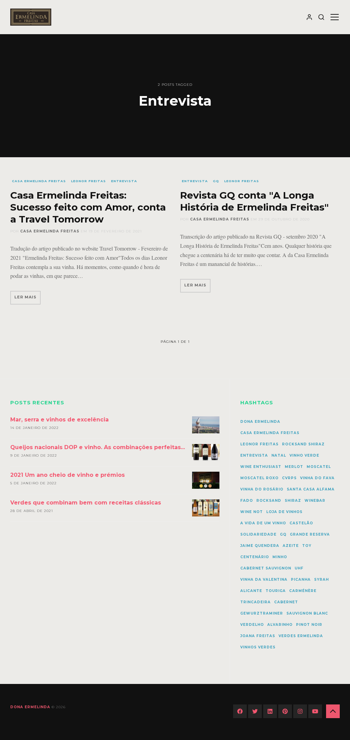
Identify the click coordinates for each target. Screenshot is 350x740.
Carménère (303, 591)
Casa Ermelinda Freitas (39, 181)
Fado (246, 500)
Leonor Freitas (88, 181)
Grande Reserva (310, 534)
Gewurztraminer (261, 613)
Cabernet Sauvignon (265, 568)
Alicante (251, 591)
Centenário (254, 557)
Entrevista (124, 181)
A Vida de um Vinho (263, 523)
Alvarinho (280, 624)
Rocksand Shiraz (303, 444)
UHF (299, 568)
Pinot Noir (309, 624)
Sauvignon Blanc (307, 613)
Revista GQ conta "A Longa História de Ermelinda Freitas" (254, 201)
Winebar (315, 500)
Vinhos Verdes (257, 647)
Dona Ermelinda (260, 421)
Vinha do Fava (317, 478)
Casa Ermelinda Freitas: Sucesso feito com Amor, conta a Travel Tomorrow (88, 207)
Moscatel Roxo (259, 478)
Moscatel (319, 467)
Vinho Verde (304, 455)
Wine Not (251, 512)
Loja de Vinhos (284, 512)
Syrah (321, 579)
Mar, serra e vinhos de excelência (59, 419)
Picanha (301, 579)
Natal (278, 455)
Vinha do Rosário (261, 489)
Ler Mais (25, 297)
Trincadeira (255, 602)
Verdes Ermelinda (301, 636)
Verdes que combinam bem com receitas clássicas (85, 502)
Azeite (291, 545)
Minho (279, 557)
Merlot (294, 467)
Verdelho (252, 624)
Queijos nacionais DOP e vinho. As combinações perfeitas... (97, 447)
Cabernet (286, 602)
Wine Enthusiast (260, 467)
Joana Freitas (257, 636)
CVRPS (289, 478)
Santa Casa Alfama (311, 489)
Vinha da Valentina (263, 579)
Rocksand (268, 500)
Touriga (276, 591)
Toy (306, 545)
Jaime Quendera (259, 545)
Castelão (301, 523)
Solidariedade (258, 534)
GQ (216, 181)
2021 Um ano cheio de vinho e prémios (67, 475)
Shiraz (293, 500)
